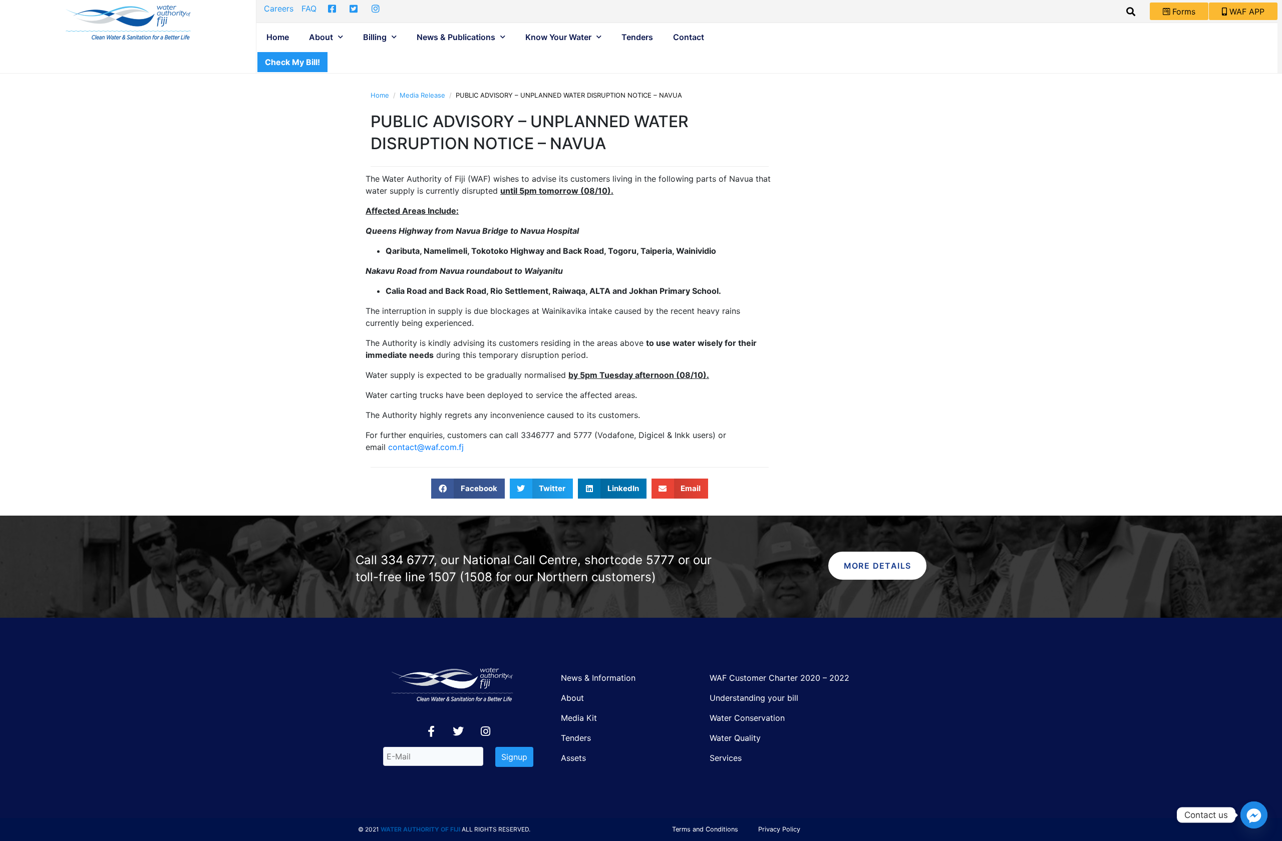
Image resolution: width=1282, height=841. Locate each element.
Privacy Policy (779, 829)
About (321, 37)
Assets (573, 758)
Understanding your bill (754, 698)
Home (277, 37)
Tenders (637, 37)
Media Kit (579, 718)
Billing (375, 37)
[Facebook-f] (431, 731)
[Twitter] (458, 731)
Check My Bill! (292, 62)
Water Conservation (747, 718)
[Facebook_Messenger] (1253, 814)
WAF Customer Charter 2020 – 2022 (779, 678)
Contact (688, 37)
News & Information (598, 678)
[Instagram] (485, 731)
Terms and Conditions (705, 829)
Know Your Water (558, 37)
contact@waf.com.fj (426, 447)
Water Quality (735, 738)
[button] (468, 489)
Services (726, 758)
